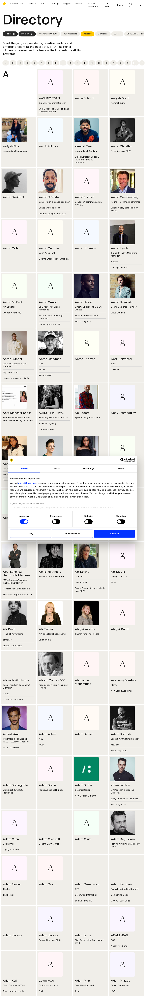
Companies (103, 34)
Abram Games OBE (52, 680)
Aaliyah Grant (120, 98)
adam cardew (120, 785)
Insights (67, 3)
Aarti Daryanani (121, 359)
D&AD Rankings (70, 34)
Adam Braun (47, 785)
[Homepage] (4, 3)
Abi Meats (118, 571)
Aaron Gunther (49, 248)
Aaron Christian (121, 146)
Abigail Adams (85, 629)
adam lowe (46, 980)
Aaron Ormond (49, 302)
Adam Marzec (120, 980)
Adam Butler (83, 785)
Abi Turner (46, 629)
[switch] (56, 522)
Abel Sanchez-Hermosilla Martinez (16, 573)
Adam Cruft (83, 839)
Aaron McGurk (13, 302)
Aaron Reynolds (122, 302)
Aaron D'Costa (49, 197)
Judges (117, 34)
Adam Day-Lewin (123, 839)
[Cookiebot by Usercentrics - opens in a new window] (122, 460)
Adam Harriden (121, 884)
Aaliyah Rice (11, 146)
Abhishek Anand (50, 571)
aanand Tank (83, 146)
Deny (30, 533)
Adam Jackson (13, 935)
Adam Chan (11, 839)
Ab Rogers (82, 413)
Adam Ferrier (12, 884)
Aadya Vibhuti (84, 98)
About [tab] (121, 468)
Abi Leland (82, 571)
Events (79, 3)
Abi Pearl (9, 629)
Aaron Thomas (85, 359)
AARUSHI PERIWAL (51, 413)
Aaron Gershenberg (124, 197)
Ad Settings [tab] (88, 468)
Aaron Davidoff (13, 197)
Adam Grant (47, 884)
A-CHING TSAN (49, 98)
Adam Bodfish (121, 734)
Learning (54, 3)
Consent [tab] (24, 468)
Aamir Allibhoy (49, 146)
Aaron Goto (11, 248)
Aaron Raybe (84, 302)
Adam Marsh (83, 980)
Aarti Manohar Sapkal (17, 413)
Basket (120, 5)
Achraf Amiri (11, 734)
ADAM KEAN (119, 935)
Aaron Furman (84, 197)
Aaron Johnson (85, 248)
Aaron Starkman (50, 359)
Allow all (114, 533)
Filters (8, 34)
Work (43, 3)
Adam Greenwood (87, 884)
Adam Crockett (49, 839)
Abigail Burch (120, 629)
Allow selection (72, 533)
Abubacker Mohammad (83, 682)
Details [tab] (56, 468)
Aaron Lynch (119, 248)
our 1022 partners (27, 483)
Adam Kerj (10, 980)
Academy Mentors (124, 680)
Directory (25, 34)
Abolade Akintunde (16, 680)
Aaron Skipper (12, 359)
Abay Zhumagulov (123, 413)
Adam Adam (47, 734)
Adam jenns (83, 935)
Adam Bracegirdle (15, 785)
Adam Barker (84, 734)
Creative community (92, 5)
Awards (32, 3)
